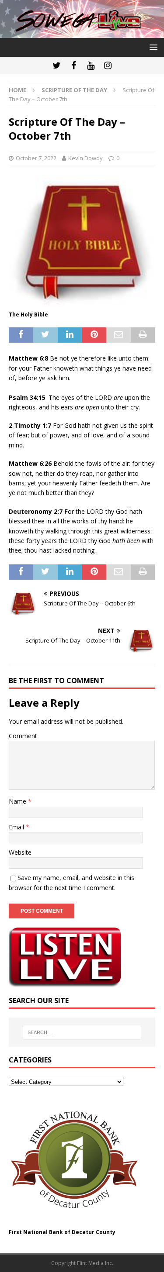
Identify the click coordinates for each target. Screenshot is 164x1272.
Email (17, 827)
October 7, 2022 (36, 158)
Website (20, 852)
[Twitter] (56, 65)
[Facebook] (73, 65)
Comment (23, 736)
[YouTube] (90, 65)
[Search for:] (82, 1032)
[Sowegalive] (82, 32)
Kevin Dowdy (85, 158)
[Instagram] (107, 65)
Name (18, 801)
